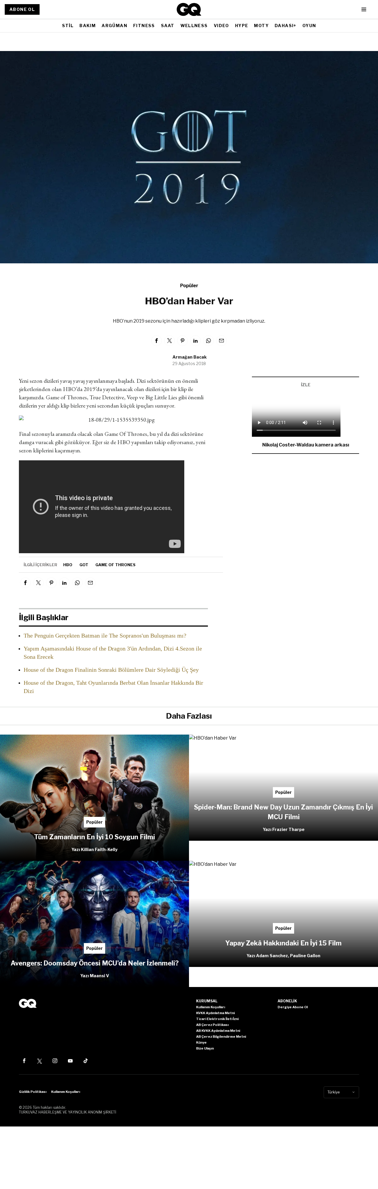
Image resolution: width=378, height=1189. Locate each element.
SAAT (168, 25)
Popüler (189, 285)
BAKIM (87, 25)
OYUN (309, 25)
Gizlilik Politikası (32, 1092)
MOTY (261, 25)
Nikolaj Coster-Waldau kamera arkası (305, 445)
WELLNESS (194, 25)
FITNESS (144, 25)
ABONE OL (22, 9)
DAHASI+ (285, 25)
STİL (68, 25)
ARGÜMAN (114, 25)
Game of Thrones (115, 564)
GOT (83, 564)
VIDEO (221, 25)
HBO (67, 564)
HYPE (241, 25)
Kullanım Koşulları (65, 1092)
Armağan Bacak (189, 356)
